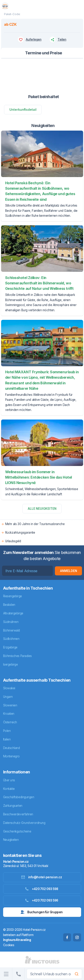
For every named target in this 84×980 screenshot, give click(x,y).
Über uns (9, 780)
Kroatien (8, 713)
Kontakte (9, 789)
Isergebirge (10, 664)
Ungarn (8, 697)
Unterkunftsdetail (23, 109)
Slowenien (10, 705)
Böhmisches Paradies (17, 656)
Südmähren (11, 622)
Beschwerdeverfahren (18, 814)
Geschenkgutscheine (17, 831)
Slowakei (9, 688)
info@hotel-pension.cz (45, 877)
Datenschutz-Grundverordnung (24, 823)
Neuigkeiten (11, 840)
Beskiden (9, 604)
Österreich (10, 722)
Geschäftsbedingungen (18, 797)
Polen (7, 731)
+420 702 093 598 (45, 889)
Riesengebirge (12, 596)
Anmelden (68, 571)
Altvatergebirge (13, 613)
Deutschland (11, 748)
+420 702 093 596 (45, 900)
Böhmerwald (11, 630)
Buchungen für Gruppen (45, 912)
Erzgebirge (10, 647)
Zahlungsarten (12, 805)
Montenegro (11, 756)
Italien (7, 739)
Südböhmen (11, 639)
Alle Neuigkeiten (42, 508)
